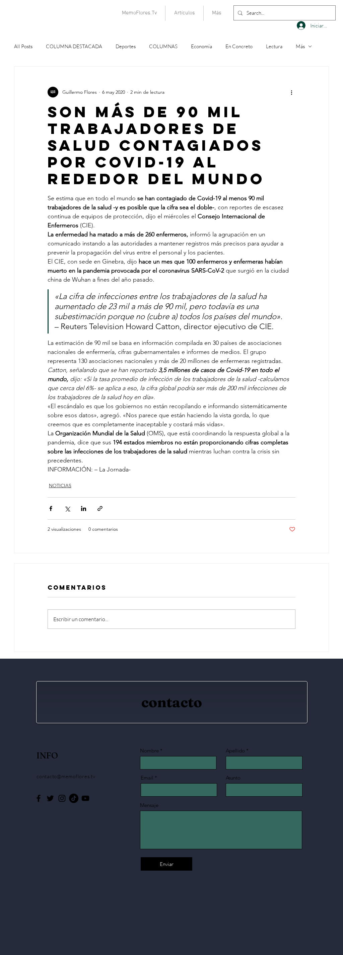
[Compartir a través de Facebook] (51, 508)
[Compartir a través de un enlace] (100, 508)
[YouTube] (85, 798)
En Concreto (239, 46)
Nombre (149, 750)
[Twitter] (50, 798)
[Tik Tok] (73, 798)
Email (147, 777)
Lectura (274, 46)
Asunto (233, 777)
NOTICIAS (60, 486)
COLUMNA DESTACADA (74, 46)
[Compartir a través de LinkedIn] (83, 508)
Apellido (235, 750)
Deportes (126, 46)
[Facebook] (38, 798)
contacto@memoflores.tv (66, 776)
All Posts (23, 46)
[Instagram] (62, 798)
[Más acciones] (291, 92)
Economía (201, 46)
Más (300, 46)
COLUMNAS (163, 46)
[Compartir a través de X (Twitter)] (67, 508)
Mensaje (149, 805)
